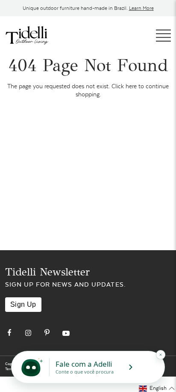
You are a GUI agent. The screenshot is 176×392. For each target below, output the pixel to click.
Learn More (141, 8)
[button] (157, 388)
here (131, 86)
